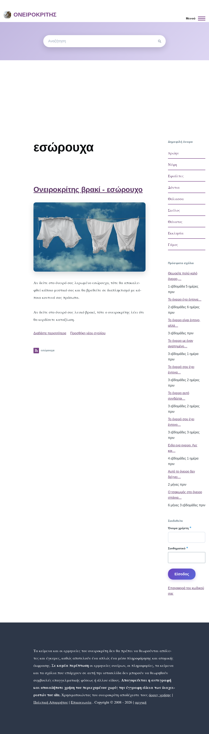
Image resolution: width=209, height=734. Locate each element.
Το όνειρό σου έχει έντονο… (181, 421)
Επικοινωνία (81, 702)
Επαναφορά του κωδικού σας (186, 590)
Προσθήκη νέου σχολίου (88, 333)
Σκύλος (174, 210)
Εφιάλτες (176, 175)
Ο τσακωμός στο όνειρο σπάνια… (185, 494)
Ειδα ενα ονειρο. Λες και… (182, 448)
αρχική (140, 702)
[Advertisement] (104, 90)
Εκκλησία (175, 233)
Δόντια (174, 187)
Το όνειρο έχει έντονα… (184, 299)
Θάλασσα (176, 198)
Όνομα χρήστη (178, 528)
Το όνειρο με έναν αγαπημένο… (180, 343)
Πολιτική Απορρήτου (50, 702)
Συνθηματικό (177, 548)
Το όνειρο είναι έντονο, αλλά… (184, 322)
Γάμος (173, 244)
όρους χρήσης (160, 694)
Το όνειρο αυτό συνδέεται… (178, 395)
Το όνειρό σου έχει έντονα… (181, 369)
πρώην (173, 153)
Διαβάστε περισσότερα (49, 333)
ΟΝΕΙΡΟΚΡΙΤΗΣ (35, 14)
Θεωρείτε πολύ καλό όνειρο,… (182, 276)
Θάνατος (175, 221)
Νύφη (172, 164)
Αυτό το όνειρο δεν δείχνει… (181, 474)
